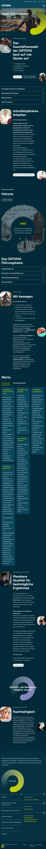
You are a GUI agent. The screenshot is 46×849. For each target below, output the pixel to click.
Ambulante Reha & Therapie (10, 810)
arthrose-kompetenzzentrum (11, 822)
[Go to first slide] (6, 34)
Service (35, 1)
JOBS (39, 1)
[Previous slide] (2, 34)
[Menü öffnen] (44, 6)
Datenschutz (31, 844)
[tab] (5, 383)
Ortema (4, 797)
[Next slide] (26, 238)
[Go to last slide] (20, 238)
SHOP (43, 1)
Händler (30, 1)
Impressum (25, 844)
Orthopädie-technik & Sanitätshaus (8, 804)
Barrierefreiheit (39, 844)
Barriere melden (32, 846)
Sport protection (7, 828)
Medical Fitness (6, 816)
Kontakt (26, 1)
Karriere (4, 834)
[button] (7, 199)
